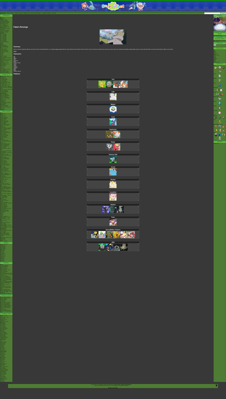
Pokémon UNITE (3, 122)
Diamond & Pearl (3, 181)
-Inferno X (2, 362)
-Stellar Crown (2, 335)
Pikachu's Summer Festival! (5, 302)
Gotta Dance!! (2, 301)
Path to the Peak (3, 99)
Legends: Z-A (2, 116)
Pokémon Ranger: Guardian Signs (5, 185)
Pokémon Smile (3, 134)
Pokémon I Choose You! (4, 289)
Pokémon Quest (3, 147)
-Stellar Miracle (3, 371)
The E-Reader (2, 211)
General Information (3, 244)
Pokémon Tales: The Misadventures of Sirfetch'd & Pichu (5, 107)
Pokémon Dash (3, 203)
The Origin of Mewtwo (4, 265)
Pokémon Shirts (3, 65)
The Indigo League (3, 78)
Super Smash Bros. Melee (5, 218)
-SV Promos (2, 353)
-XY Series (2, 346)
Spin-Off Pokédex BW (4, 47)
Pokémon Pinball (3, 224)
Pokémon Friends (3, 119)
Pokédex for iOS (3, 180)
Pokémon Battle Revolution (5, 190)
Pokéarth (54, 13)
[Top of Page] (216, 385)
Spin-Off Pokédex (3, 45)
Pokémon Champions (4, 117)
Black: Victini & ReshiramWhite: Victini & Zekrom (6, 280)
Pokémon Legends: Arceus (5, 128)
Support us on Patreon (113, 387)
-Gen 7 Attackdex (3, 39)
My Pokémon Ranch (4, 196)
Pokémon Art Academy (4, 154)
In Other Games (3, 231)
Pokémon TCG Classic (4, 321)
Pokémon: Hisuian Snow (4, 97)
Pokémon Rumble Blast (4, 174)
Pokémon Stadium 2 (4, 216)
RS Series (2, 252)
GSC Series (2, 251)
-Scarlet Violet (2, 343)
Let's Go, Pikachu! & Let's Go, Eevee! (5, 142)
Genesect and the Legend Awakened (5, 283)
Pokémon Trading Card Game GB (6, 226)
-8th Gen (1, 54)
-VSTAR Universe (3, 377)
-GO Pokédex (2, 29)
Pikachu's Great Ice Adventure (5, 305)
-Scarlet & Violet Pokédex (4, 30)
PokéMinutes (2, 100)
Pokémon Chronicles (4, 90)
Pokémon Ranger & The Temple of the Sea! (6, 275)
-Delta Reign (2, 323)
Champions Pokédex (46, 13)
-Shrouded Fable (3, 336)
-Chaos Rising (2, 325)
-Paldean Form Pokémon (4, 72)
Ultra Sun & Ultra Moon (4, 140)
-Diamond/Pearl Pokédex (4, 22)
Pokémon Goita (3, 239)
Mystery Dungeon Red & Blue (5, 208)
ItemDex (1, 42)
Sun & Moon (2, 139)
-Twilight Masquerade (4, 337)
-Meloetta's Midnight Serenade (5, 282)
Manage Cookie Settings (126, 384)
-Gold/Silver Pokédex (4, 20)
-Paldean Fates (3, 339)
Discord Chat (2, 68)
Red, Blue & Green (3, 220)
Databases (6, 15)
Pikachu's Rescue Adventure (5, 297)
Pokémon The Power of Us (5, 290)
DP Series (2, 254)
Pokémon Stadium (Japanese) (5, 225)
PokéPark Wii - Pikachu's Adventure (4, 189)
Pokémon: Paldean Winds (5, 98)
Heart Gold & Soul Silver (4, 183)
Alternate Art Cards (3, 319)
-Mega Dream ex (3, 361)
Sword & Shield (3, 127)
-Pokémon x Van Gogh (4, 62)
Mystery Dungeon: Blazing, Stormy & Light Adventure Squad (6, 187)
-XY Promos (2, 355)
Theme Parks (2, 66)
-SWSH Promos (3, 354)
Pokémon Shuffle (3, 157)
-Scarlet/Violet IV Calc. (4, 50)
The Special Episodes (4, 91)
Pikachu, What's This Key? (5, 310)
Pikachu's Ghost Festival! (5, 303)
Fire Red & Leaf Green (4, 200)
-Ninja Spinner (2, 359)
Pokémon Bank (3, 151)
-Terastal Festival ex (4, 369)
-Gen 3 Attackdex (3, 35)
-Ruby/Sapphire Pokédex (4, 21)
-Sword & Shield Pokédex (4, 26)
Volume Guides (3, 248)
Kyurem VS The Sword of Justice (6, 281)
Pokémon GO (2, 130)
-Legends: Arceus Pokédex (5, 28)
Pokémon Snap (3, 223)
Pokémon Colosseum (4, 202)
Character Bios (3, 77)
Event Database (3, 70)
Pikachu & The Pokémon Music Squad (6, 311)
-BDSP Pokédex (3, 27)
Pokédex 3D (2, 175)
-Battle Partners (3, 368)
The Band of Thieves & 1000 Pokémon (5, 156)
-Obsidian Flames (3, 341)
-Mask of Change (3, 373)
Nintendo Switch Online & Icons (6, 237)
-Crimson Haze (3, 374)
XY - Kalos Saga (3, 84)
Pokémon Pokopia (3, 118)
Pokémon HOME (3, 129)
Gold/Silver (2, 214)
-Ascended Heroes (3, 327)
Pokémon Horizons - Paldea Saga (6, 89)
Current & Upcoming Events (5, 69)
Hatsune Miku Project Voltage (5, 59)
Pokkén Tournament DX (4, 145)
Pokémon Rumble (3, 186)
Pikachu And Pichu (3, 298)
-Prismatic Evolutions (4, 333)
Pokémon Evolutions (4, 96)
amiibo (1, 236)
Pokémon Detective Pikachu (5, 293)
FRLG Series (2, 253)
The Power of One (3, 267)
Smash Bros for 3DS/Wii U (5, 164)
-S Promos (2, 380)
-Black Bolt (2, 330)
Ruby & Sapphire (3, 199)
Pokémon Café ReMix (4, 120)
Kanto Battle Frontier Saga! (5, 82)
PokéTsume (2, 109)
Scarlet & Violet (3, 115)
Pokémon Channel (3, 204)
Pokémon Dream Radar (4, 168)
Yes (214, 46)
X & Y (1, 150)
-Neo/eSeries (2, 349)
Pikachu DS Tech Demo (4, 210)
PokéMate (2, 212)
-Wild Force (2, 375)
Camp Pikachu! (3, 300)
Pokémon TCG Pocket (4, 125)
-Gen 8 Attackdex (3, 40)
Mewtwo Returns (3, 268)
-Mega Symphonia (3, 363)
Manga (6, 242)
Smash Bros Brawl (3, 197)
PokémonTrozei (3, 209)
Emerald (1, 201)
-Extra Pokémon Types (4, 317)
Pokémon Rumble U (4, 170)
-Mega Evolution (3, 329)
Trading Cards (6, 313)
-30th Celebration (3, 324)
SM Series (2, 261)
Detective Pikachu (3, 146)
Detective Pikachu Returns (5, 124)
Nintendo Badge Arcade (4, 165)
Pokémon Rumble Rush (4, 144)
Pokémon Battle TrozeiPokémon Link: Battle (6, 153)
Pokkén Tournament (3, 162)
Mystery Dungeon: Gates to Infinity (5, 172)
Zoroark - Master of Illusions (5, 278)
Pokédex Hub (26, 13)
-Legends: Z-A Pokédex (4, 31)
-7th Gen (1, 55)
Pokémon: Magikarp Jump (5, 143)
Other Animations (3, 103)
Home (8, 13)
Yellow (1, 221)
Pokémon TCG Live (3, 137)
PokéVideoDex (2, 101)
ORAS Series (2, 260)
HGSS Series (2, 256)
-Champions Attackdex (4, 41)
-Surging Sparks (3, 334)
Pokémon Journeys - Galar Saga (6, 86)
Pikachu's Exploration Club (5, 304)
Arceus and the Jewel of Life (5, 277)
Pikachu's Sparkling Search (5, 306)
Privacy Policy (117, 384)
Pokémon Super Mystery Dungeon (4, 159)
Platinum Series (3, 255)
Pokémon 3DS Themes (4, 233)
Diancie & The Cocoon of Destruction (4, 285)
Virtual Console (3, 232)
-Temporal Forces (3, 338)
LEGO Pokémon (3, 64)
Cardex (1, 316)
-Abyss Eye (2, 358)
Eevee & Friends (3, 309)
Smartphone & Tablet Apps (5, 234)
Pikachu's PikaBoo (3, 299)
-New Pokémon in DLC (4, 71)
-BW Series (2, 347)
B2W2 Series (2, 258)
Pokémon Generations (4, 94)
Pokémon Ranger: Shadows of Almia (5, 194)
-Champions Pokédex (4, 32)
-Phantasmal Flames (4, 328)
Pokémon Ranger (3, 207)
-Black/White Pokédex (4, 23)
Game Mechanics (3, 49)
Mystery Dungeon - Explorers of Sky (6, 192)
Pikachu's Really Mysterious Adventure (5, 308)
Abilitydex (2, 44)
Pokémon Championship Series (6, 57)
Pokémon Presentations (4, 63)
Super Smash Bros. (3, 227)
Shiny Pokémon (3, 92)
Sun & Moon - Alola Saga (4, 85)
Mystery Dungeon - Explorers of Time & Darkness (6, 195)
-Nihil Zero (2, 360)
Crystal (1, 215)
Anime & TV (6, 74)
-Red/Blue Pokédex (3, 19)
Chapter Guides (3, 247)
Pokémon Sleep (3, 123)
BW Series (2, 257)
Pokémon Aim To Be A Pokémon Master (6, 88)
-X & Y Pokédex (3, 24)
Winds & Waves (3, 113)
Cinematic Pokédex (3, 48)
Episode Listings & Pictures (5, 76)
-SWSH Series (2, 344)
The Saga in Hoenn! (3, 81)
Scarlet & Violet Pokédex (35, 13)
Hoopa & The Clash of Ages (5, 286)
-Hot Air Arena (2, 367)
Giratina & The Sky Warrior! (5, 276)
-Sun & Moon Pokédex (4, 25)
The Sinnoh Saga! (3, 83)
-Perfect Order (2, 326)
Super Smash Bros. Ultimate (5, 148)
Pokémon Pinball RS (4, 206)
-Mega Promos (2, 352)
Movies (6, 262)
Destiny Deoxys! (3, 272)
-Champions (2, 52)
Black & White (2, 166)
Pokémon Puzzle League (4, 222)
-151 (1, 340)
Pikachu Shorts (6, 295)
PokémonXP (2, 58)
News (1, 17)
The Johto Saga (3, 80)
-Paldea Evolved (3, 342)
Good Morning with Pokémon (5, 102)
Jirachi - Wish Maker (4, 271)
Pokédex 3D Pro (3, 176)
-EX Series (2, 348)
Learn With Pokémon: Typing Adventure (5, 178)
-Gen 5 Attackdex (3, 37)
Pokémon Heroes (3, 270)
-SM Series (2, 345)
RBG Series (2, 249)
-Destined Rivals (3, 332)
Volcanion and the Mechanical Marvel (5, 288)
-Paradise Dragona (3, 370)
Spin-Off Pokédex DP (4, 46)
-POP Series (2, 356)
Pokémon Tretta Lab (4, 169)
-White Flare (2, 331)
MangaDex (2, 245)
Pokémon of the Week (4, 51)
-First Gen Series (3, 350)
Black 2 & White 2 (3, 167)
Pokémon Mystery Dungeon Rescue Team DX (5, 133)
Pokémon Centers (3, 56)
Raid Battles (2, 320)
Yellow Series (2, 250)
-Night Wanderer (3, 372)
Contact (16, 13)
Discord (21, 13)
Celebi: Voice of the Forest (5, 269)
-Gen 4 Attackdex (3, 36)
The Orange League (3, 79)
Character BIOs (3, 246)
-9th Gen (1, 53)
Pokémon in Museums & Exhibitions (4, 61)
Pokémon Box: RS (3, 205)
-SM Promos (2, 381)
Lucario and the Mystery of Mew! (6, 273)
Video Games (6, 111)
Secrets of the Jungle (4, 291)
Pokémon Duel (2, 163)
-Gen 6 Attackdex (3, 38)
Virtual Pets (2, 235)
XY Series (2, 259)
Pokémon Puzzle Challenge (5, 217)
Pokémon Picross (3, 160)
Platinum (1, 182)
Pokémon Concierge (4, 105)
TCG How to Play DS (4, 179)
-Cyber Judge (2, 376)
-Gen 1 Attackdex (3, 33)
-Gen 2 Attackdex (3, 34)
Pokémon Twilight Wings (4, 95)
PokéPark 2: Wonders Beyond (5, 173)
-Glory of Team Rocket (4, 366)
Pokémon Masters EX (4, 121)
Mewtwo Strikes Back (4, 266)
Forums (12, 13)
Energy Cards (2, 318)
